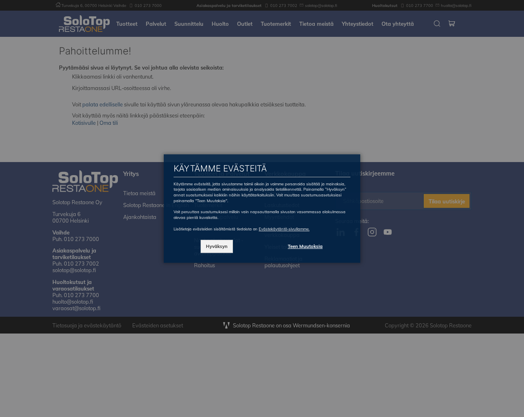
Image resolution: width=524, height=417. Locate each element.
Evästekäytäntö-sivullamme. (284, 228)
